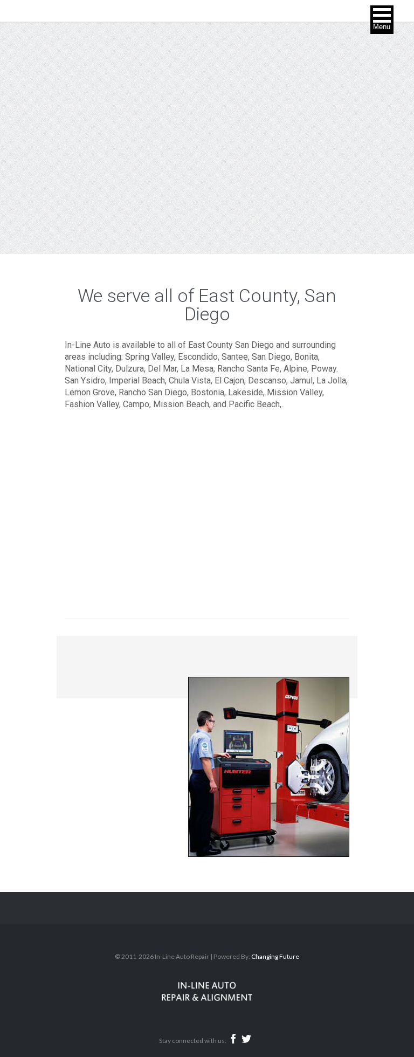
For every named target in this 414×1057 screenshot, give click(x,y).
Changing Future (275, 956)
